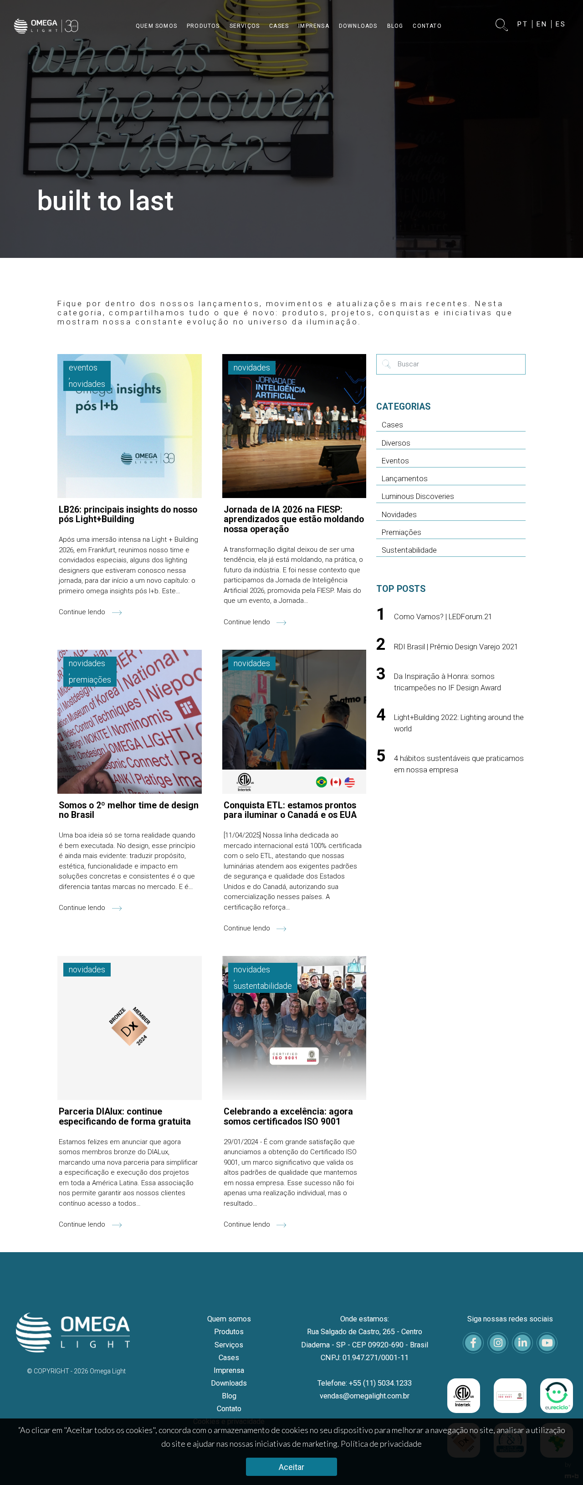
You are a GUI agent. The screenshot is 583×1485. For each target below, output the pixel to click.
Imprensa (229, 1370)
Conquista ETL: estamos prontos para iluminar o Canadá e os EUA (290, 810)
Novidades (399, 514)
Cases (392, 425)
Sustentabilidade (409, 550)
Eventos (395, 461)
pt (522, 24)
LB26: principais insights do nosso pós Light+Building (128, 514)
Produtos (229, 1331)
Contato (229, 1408)
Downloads (229, 1383)
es (561, 24)
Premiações (401, 532)
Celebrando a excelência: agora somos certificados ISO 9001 (288, 1116)
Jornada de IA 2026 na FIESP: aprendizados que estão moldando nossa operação (294, 519)
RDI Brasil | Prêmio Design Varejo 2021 (456, 646)
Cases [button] (279, 26)
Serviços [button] (245, 26)
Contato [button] (427, 26)
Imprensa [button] (313, 26)
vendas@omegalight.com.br (364, 1396)
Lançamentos (405, 478)
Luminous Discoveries (418, 496)
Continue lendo (83, 612)
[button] (502, 25)
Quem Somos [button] (156, 26)
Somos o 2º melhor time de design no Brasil (129, 810)
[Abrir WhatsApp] (560, 1462)
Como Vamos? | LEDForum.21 (443, 616)
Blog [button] (395, 26)
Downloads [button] (358, 26)
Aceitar (291, 1467)
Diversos (396, 443)
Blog (229, 1396)
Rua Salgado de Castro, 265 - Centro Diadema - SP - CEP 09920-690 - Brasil (364, 1338)
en (542, 24)
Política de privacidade (381, 1444)
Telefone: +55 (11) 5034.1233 (364, 1383)
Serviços (229, 1345)
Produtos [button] (203, 26)
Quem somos (229, 1319)
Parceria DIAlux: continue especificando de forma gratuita (125, 1116)
